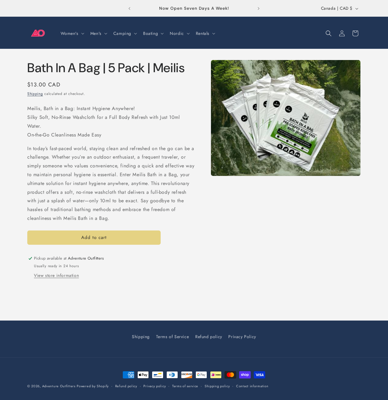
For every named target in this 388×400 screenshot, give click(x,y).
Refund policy (208, 337)
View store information (56, 275)
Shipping (35, 93)
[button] (72, 33)
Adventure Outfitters (58, 386)
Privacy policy (154, 386)
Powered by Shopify (93, 386)
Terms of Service (172, 337)
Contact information (252, 386)
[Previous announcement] (129, 8)
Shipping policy (217, 386)
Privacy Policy (242, 337)
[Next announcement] (258, 8)
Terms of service (185, 386)
